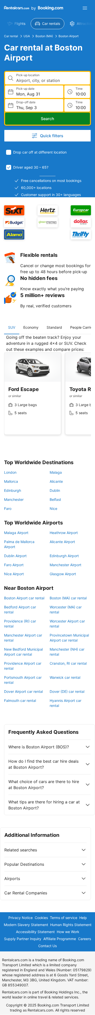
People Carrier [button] (82, 327)
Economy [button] (31, 327)
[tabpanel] (47, 388)
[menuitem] (16, 23)
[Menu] (85, 8)
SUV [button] (11, 327)
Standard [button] (54, 327)
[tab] (11, 327)
